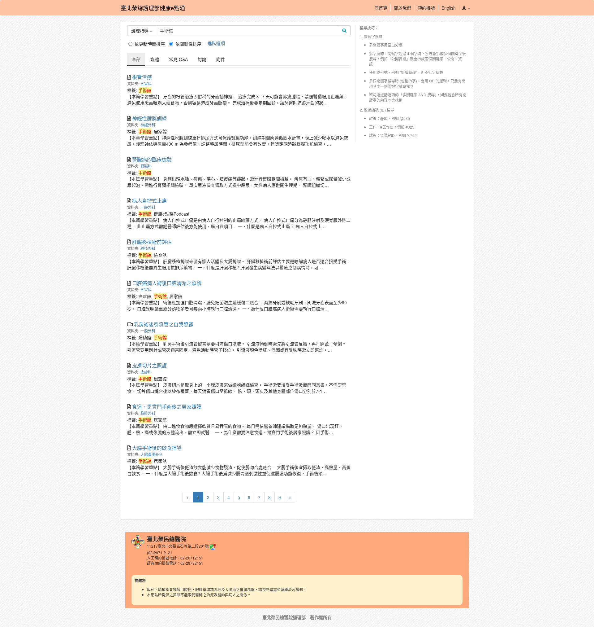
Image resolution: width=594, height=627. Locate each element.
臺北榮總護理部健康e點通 (153, 8)
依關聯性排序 (188, 44)
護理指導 (140, 31)
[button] (466, 7)
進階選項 (216, 43)
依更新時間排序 (150, 44)
